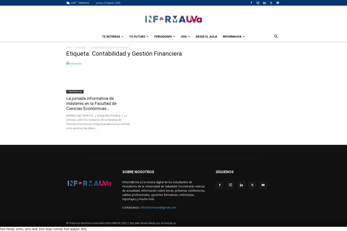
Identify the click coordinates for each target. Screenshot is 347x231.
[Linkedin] (264, 3)
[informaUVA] (173, 19)
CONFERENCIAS (74, 91)
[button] (276, 37)
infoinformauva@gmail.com (158, 207)
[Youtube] (278, 3)
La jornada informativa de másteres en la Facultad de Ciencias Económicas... (91, 103)
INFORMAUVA (232, 36)
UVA (184, 36)
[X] (271, 3)
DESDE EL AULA (206, 36)
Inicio (69, 47)
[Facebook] (251, 3)
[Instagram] (258, 3)
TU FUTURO (137, 36)
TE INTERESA (111, 36)
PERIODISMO (163, 36)
